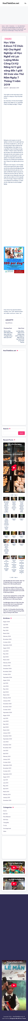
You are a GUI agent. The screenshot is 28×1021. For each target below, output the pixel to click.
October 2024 (7, 674)
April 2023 (6, 727)
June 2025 (5, 651)
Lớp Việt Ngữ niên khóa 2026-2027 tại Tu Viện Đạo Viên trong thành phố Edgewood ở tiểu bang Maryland (13, 582)
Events (5, 810)
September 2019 (7, 774)
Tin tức (5, 825)
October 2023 (7, 709)
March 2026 (6, 633)
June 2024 (6, 686)
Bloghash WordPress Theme (18, 1018)
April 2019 (5, 788)
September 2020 (7, 765)
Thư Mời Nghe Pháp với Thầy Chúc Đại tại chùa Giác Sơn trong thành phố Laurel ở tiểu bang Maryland (13, 604)
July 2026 (5, 624)
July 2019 (5, 780)
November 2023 (7, 706)
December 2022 (7, 736)
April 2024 (6, 692)
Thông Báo (8, 38)
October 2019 (6, 771)
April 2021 (5, 753)
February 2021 (6, 756)
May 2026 (5, 630)
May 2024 (5, 689)
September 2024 (7, 677)
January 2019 (6, 797)
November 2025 (7, 639)
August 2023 (6, 715)
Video (4, 831)
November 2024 (7, 671)
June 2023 (5, 721)
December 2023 (7, 703)
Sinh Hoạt (5, 819)
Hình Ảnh (5, 813)
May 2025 (5, 654)
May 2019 (5, 785)
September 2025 (7, 645)
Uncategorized (7, 828)
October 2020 (7, 762)
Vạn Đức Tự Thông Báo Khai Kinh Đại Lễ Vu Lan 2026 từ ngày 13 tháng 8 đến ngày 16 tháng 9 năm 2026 (13, 611)
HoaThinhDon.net (11, 3)
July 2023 (5, 718)
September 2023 (7, 712)
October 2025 (7, 642)
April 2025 (6, 657)
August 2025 (6, 648)
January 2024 (6, 700)
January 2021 (6, 759)
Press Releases (7, 816)
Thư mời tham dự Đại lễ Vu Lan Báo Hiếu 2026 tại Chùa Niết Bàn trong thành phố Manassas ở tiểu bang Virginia (13, 597)
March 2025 (6, 659)
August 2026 (6, 621)
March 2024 (6, 695)
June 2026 (5, 627)
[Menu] (25, 3)
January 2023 (6, 733)
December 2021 (7, 744)
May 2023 (5, 724)
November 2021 (7, 747)
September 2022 (7, 739)
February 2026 (7, 636)
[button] (8, 323)
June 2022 (5, 741)
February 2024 (7, 698)
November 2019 (7, 768)
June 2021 (5, 750)
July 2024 (5, 683)
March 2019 (6, 791)
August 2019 (6, 777)
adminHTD (9, 320)
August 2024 (6, 680)
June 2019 (5, 783)
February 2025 (7, 662)
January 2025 (6, 665)
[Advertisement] (14, 15)
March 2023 (6, 730)
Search (6, 429)
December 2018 (7, 800)
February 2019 (6, 794)
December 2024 (7, 668)
